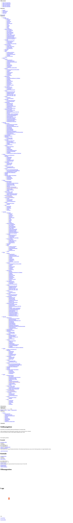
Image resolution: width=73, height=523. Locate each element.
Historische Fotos (10, 56)
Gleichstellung (9, 64)
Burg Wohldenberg (10, 33)
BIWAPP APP (9, 107)
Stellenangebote (9, 65)
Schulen (6, 165)
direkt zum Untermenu (6, 5)
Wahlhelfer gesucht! (10, 93)
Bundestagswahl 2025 (10, 92)
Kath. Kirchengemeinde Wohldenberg (13, 170)
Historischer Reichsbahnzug (11, 37)
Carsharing (9, 148)
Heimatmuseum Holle (10, 35)
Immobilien (7, 136)
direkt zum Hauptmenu (6, 4)
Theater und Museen (10, 189)
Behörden (8, 77)
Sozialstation (9, 179)
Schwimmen (9, 208)
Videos (6, 57)
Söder (8, 27)
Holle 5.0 (8, 112)
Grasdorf (8, 20)
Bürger (4, 58)
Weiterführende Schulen (11, 167)
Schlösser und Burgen (10, 52)
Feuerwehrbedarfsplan (10, 101)
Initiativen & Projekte (10, 303)
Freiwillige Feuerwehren (11, 100)
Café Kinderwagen (12, 355)
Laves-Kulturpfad (10, 30)
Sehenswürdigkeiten (8, 29)
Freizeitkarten (9, 45)
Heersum (8, 22)
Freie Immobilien (10, 138)
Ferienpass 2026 (9, 162)
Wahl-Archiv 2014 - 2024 (11, 94)
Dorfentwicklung (12, 305)
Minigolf (8, 204)
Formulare (8, 62)
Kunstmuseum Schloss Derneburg (12, 183)
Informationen (7, 123)
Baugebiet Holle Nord (10, 140)
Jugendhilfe (9, 176)
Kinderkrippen (9, 157)
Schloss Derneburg (10, 32)
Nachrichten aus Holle (10, 60)
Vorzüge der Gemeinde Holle (12, 67)
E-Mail (1, 447)
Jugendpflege (7, 161)
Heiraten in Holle (10, 81)
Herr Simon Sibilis (3, 442)
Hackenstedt (9, 21)
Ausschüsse (9, 70)
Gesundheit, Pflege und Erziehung (10, 175)
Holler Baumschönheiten (11, 54)
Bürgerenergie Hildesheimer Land (12, 126)
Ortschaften (7, 18)
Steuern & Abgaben (12, 279)
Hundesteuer (9, 82)
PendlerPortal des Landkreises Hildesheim (14, 153)
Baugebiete (6, 139)
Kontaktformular (7, 447)
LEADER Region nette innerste (12, 114)
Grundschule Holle (10, 166)
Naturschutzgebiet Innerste (11, 115)
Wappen (6, 50)
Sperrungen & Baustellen (11, 151)
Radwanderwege (10, 48)
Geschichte (6, 49)
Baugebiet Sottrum (10, 141)
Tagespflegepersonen (12, 354)
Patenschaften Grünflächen (11, 117)
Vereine (8, 198)
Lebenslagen (9, 88)
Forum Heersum (9, 192)
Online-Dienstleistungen (11, 89)
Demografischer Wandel (13, 304)
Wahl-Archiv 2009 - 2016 (11, 95)
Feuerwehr (6, 99)
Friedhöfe (6, 173)
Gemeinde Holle (9, 137)
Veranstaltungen (9, 200)
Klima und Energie (10, 130)
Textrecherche (9, 75)
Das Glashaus (9, 31)
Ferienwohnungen (10, 41)
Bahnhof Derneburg (10, 146)
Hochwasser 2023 (10, 103)
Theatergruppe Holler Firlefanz (12, 193)
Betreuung (6, 156)
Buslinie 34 (9, 147)
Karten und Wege (8, 44)
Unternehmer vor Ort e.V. (11, 134)
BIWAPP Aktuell (10, 104)
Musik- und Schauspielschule (12, 194)
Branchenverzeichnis (10, 125)
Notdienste (8, 97)
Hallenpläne (9, 80)
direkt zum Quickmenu (6, 2)
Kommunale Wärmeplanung (11, 131)
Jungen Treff (9, 164)
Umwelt (10, 280)
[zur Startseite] (2, 14)
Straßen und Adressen (10, 46)
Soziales (4, 154)
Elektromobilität (9, 149)
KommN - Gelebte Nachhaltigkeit (12, 113)
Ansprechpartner (12, 254)
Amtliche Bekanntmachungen (12, 61)
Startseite (1, 410)
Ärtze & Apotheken (10, 98)
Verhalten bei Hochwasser (11, 106)
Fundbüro (8, 79)
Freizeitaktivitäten (10, 196)
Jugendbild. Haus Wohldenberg (10, 172)
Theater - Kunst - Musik (9, 191)
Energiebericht (9, 127)
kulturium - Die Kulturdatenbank (12, 187)
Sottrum (8, 28)
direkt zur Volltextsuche (7, 3)
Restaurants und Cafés (10, 40)
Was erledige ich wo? (8, 86)
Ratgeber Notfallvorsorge (11, 108)
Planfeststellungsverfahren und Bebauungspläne (15, 132)
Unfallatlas (8, 152)
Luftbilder (8, 55)
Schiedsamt (11, 278)
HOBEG (8, 143)
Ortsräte (8, 71)
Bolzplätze (11, 404)
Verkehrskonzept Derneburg (11, 119)
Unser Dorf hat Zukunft (11, 118)
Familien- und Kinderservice (9, 155)
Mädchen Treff (9, 163)
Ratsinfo (6, 68)
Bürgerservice (7, 76)
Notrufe (6, 96)
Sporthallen (9, 207)
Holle (8, 24)
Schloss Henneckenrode (13, 229)
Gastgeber (6, 39)
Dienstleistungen (9, 87)
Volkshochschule (10, 188)
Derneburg (8, 19)
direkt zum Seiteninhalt (6, 6)
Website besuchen (3, 464)
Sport (6, 205)
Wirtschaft (4, 122)
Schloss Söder (11, 228)
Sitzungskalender (10, 72)
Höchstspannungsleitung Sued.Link (13, 111)
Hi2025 (8, 190)
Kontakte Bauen (9, 144)
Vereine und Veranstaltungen (9, 197)
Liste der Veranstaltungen (11, 201)
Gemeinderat (9, 73)
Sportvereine (9, 206)
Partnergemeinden (10, 116)
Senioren (6, 174)
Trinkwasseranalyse (10, 133)
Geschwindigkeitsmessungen (12, 150)
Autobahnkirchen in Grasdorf (12, 171)
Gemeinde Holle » (3, 456)
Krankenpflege (9, 177)
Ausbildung (9, 66)
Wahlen (6, 90)
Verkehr (6, 145)
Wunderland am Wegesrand (11, 121)
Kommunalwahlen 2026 (11, 91)
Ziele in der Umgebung (11, 38)
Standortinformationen (10, 330)
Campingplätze (9, 42)
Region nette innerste (8, 195)
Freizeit (4, 180)
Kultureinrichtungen (8, 181)
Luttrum (8, 25)
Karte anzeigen (3, 459)
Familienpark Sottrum (10, 36)
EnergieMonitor (9, 128)
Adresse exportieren (3, 466)
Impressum (4, 13)
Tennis (8, 209)
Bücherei (10, 380)
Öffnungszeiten (5, 11)
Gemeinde (4, 17)
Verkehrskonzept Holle (11, 120)
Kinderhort (9, 159)
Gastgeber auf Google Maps (11, 43)
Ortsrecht (8, 63)
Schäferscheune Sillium (13, 379)
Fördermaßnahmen (10, 129)
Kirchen (6, 168)
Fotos (6, 51)
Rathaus (8, 253)
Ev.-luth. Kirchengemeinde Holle (12, 169)
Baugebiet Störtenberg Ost (11, 142)
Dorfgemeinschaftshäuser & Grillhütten (13, 78)
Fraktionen (8, 74)
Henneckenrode (9, 23)
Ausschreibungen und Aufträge (12, 124)
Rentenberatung (9, 83)
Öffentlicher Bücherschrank (11, 186)
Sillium (8, 26)
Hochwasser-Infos (10, 105)
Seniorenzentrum (10, 178)
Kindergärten (9, 158)
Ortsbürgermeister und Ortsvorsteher (13, 69)
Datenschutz (5, 12)
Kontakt (4, 10)
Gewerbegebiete (9, 329)
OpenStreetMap (9, 47)
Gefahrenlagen (7, 102)
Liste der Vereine (10, 199)
